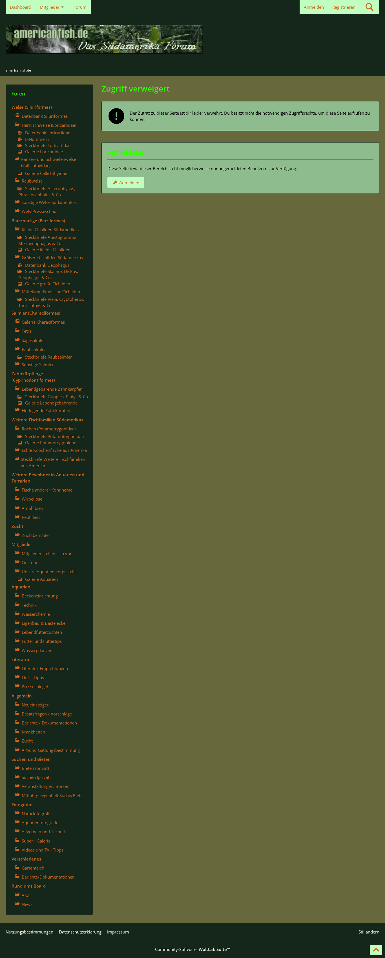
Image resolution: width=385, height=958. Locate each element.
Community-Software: (192, 949)
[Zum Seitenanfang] (376, 950)
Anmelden (314, 7)
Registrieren (343, 7)
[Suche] (369, 7)
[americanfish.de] (192, 39)
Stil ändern (369, 932)
